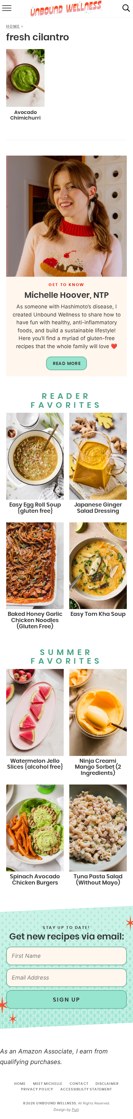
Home (13, 26)
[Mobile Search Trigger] (126, 8)
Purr (75, 1109)
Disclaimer (107, 1083)
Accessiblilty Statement (86, 1089)
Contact (79, 1083)
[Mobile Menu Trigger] (6, 8)
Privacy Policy (37, 1089)
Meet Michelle (47, 1083)
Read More (67, 364)
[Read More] (66, 216)
